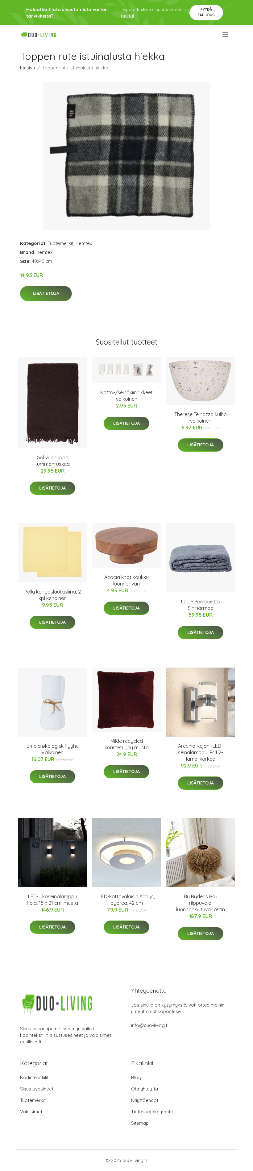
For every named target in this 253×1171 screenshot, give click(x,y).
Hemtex (84, 243)
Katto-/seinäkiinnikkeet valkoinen (126, 395)
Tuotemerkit (60, 243)
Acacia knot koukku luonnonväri (126, 580)
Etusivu (27, 68)
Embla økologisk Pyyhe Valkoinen (53, 749)
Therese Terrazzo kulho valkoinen (200, 417)
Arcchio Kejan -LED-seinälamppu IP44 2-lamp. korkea (200, 752)
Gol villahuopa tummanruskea (52, 460)
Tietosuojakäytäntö (152, 1112)
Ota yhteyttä (144, 1089)
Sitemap (140, 1123)
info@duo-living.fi (149, 1025)
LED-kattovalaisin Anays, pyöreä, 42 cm (127, 899)
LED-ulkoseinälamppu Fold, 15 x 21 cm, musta (52, 899)
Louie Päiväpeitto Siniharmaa (200, 604)
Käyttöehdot (144, 1100)
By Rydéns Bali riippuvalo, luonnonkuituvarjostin (200, 902)
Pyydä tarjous (206, 12)
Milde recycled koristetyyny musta (127, 744)
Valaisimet (31, 1112)
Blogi (136, 1077)
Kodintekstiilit (34, 1077)
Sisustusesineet (36, 1089)
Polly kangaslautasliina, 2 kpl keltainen (52, 595)
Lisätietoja (46, 293)
